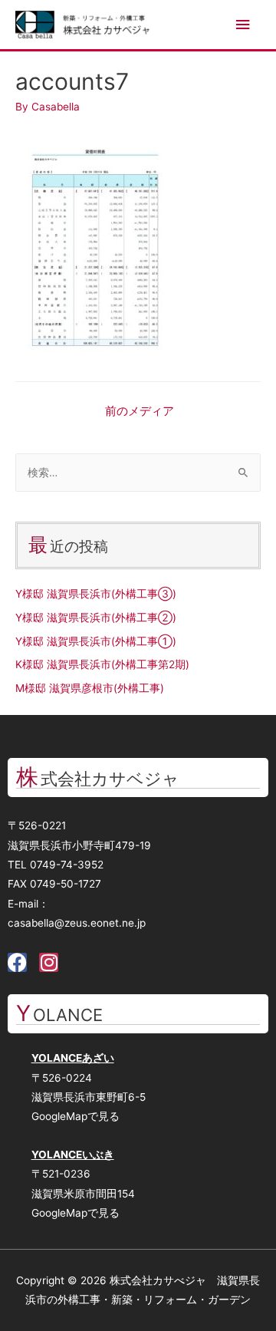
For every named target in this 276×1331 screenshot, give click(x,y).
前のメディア (139, 411)
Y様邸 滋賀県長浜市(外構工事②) (95, 617)
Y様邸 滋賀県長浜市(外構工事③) (95, 594)
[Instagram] (48, 962)
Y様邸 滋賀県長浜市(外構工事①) (95, 641)
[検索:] (138, 472)
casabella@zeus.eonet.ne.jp (77, 923)
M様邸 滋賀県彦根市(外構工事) (89, 688)
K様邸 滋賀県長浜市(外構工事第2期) (102, 664)
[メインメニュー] (243, 25)
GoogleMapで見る (75, 1116)
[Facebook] (17, 962)
